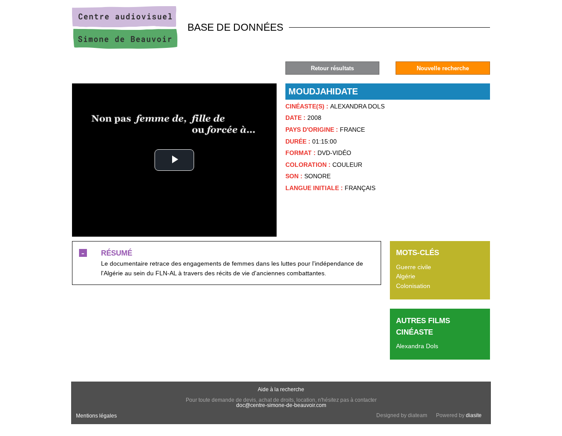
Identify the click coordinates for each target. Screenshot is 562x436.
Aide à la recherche (281, 389)
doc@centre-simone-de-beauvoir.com (281, 405)
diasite (474, 415)
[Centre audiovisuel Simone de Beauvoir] (124, 46)
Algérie (405, 276)
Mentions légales (96, 415)
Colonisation (413, 285)
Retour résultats (332, 68)
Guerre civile (413, 266)
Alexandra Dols (417, 346)
